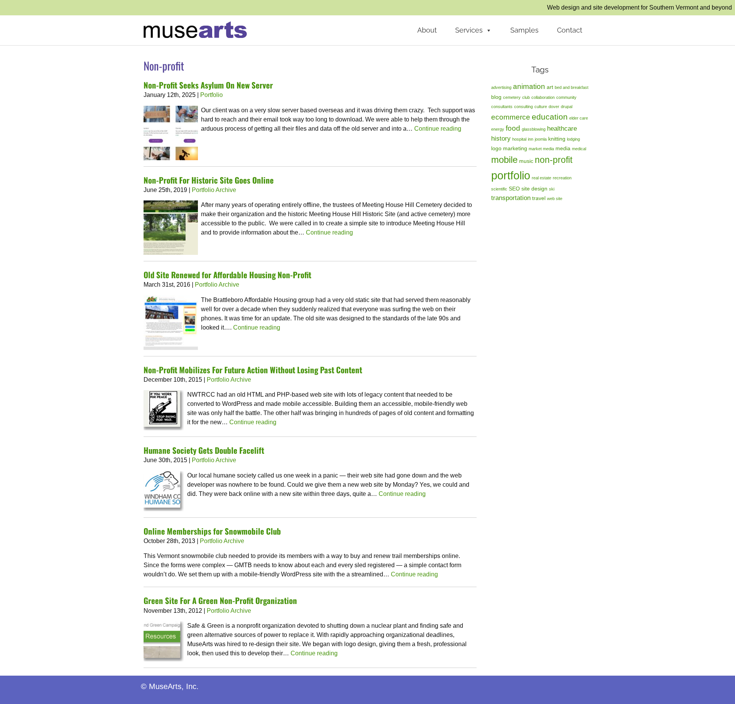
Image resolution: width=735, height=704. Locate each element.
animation (529, 86)
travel (539, 198)
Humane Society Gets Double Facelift (204, 450)
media (562, 148)
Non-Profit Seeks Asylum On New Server (208, 85)
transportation (511, 198)
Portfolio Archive (214, 190)
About (427, 30)
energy (497, 129)
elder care (578, 118)
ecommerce (510, 117)
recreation (562, 178)
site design (534, 188)
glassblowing (534, 129)
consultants (502, 106)
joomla (541, 139)
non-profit (553, 160)
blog (496, 97)
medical (579, 148)
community (566, 97)
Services (469, 30)
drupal (566, 106)
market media (541, 148)
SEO (514, 188)
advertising (501, 87)
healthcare (562, 128)
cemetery (512, 97)
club (526, 97)
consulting (523, 106)
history (501, 138)
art (550, 87)
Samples (524, 30)
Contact (569, 30)
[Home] (195, 29)
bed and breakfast (571, 87)
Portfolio (211, 95)
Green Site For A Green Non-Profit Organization (220, 600)
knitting (556, 139)
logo (496, 148)
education (550, 116)
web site (554, 198)
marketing (515, 148)
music (526, 161)
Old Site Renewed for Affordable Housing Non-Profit (227, 275)
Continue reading (437, 128)
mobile (504, 159)
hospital (519, 139)
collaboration (543, 97)
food (513, 128)
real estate (541, 178)
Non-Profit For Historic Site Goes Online (209, 180)
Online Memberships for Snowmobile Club (212, 531)
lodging (573, 139)
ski (551, 189)
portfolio (510, 175)
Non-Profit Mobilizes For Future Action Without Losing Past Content (253, 370)
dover (554, 106)
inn (530, 139)
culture (540, 106)
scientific (499, 189)
